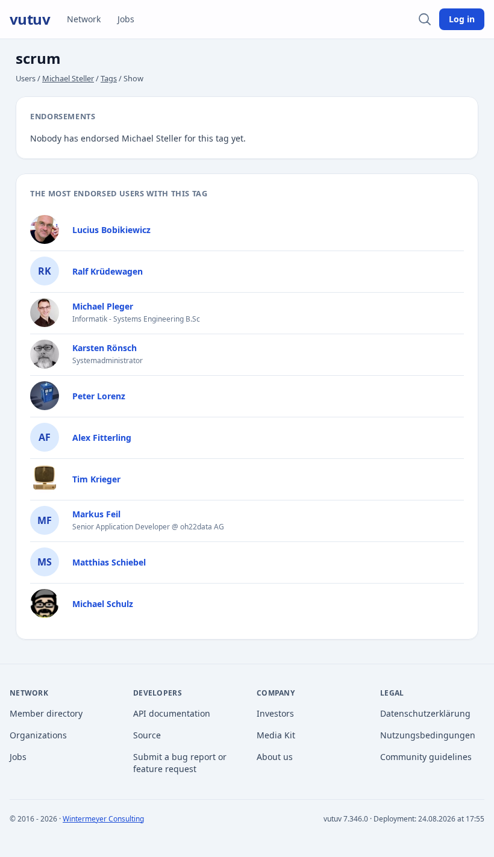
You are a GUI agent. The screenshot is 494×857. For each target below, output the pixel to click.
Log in (462, 19)
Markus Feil (96, 514)
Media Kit (276, 735)
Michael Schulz (102, 603)
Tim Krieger (96, 479)
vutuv (30, 19)
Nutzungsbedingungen (427, 735)
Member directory (46, 713)
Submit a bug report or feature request (180, 762)
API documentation (171, 713)
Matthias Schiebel (109, 562)
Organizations (38, 735)
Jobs (125, 19)
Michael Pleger (102, 306)
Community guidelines (426, 756)
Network (84, 19)
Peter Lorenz (98, 396)
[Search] (425, 19)
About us (275, 756)
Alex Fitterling (101, 437)
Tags (109, 78)
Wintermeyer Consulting (103, 819)
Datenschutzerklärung (425, 713)
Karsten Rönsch (104, 348)
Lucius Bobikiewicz (111, 229)
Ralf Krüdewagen (107, 271)
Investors (275, 713)
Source (147, 735)
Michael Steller (68, 78)
